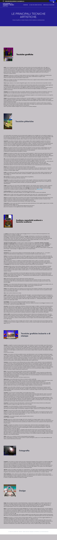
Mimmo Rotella (39, 189)
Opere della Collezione (48, 4)
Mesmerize (46, 531)
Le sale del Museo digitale (35, 4)
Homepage (25, 4)
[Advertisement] (28, 34)
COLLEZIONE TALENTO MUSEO (8, 5)
